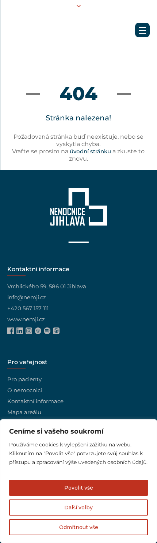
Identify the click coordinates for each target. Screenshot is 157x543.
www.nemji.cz (26, 319)
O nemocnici (24, 390)
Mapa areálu (24, 412)
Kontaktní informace (35, 401)
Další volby (78, 507)
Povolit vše (78, 487)
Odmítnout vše (78, 527)
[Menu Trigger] (142, 30)
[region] (78, 481)
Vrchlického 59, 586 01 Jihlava (46, 286)
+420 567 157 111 (28, 308)
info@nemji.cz (26, 297)
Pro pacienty (24, 379)
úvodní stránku (90, 151)
